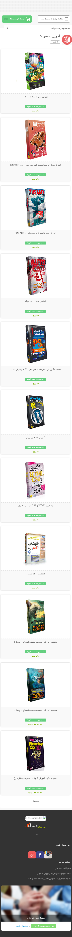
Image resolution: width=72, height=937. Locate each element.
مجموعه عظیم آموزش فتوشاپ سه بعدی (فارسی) (35, 778)
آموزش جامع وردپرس (35, 438)
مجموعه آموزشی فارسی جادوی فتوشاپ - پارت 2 (35, 710)
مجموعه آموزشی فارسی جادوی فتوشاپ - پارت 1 (35, 642)
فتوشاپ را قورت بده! (35, 574)
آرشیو (55, 42)
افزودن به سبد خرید (35, 107)
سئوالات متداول (63, 868)
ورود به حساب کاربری (43, 926)
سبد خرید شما (17, 19)
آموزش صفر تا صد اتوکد (35, 301)
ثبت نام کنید (22, 926)
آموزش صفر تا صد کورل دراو (35, 97)
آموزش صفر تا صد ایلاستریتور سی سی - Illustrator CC (35, 165)
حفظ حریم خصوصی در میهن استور (54, 873)
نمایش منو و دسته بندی (51, 19)
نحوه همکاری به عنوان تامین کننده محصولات (49, 878)
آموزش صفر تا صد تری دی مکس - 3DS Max (35, 233)
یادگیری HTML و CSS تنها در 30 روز (35, 506)
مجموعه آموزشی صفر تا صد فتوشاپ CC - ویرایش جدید (35, 369)
